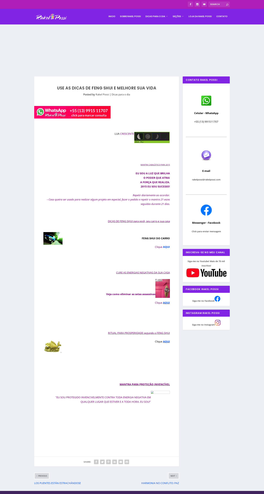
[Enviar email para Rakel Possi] (206, 162)
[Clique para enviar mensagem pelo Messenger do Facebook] (206, 214)
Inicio (111, 16)
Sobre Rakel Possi (130, 16)
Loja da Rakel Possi (200, 16)
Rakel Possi (102, 94)
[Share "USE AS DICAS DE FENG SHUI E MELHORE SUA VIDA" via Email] (121, 462)
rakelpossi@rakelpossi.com (206, 179)
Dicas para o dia (155, 16)
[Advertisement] (132, 47)
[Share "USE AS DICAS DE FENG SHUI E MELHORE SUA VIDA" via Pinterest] (108, 462)
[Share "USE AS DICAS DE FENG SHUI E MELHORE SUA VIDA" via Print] (127, 462)
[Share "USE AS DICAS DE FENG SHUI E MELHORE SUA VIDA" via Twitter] (102, 462)
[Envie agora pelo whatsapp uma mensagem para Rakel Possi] (206, 105)
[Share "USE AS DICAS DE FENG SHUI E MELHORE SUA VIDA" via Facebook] (96, 462)
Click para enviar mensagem (206, 231)
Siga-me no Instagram (203, 324)
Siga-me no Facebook (203, 300)
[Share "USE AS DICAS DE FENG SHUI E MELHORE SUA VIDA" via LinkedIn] (115, 462)
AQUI (166, 247)
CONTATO (221, 16)
